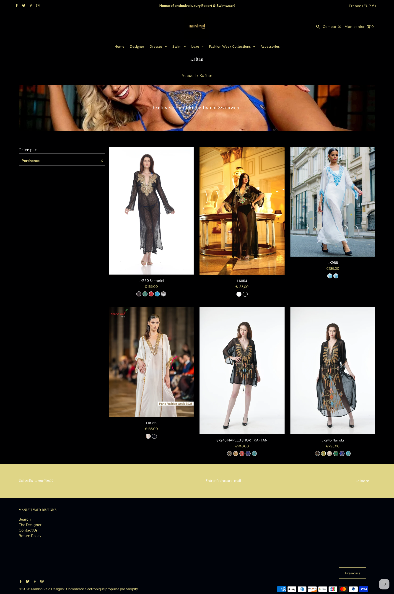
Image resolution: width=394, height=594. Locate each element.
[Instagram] (37, 5)
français (352, 573)
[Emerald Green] (145, 294)
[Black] (139, 294)
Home (119, 46)
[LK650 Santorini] (151, 211)
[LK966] (332, 202)
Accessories (270, 46)
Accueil (188, 75)
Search (25, 519)
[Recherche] (318, 26)
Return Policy (30, 535)
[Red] (151, 294)
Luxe (195, 46)
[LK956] (151, 362)
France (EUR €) (362, 6)
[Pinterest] (30, 5)
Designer (137, 46)
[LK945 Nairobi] (332, 370)
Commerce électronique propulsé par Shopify (102, 589)
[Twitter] (23, 5)
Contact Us (28, 530)
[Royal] (248, 453)
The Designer (30, 524)
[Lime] (323, 453)
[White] (163, 294)
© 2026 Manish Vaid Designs (41, 589)
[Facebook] (16, 5)
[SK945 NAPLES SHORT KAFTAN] (242, 370)
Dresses (156, 46)
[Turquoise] (157, 294)
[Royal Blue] (342, 453)
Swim (176, 46)
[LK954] (242, 211)
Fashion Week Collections (230, 46)
